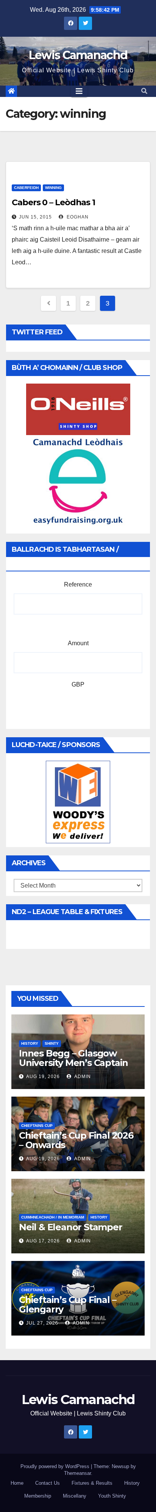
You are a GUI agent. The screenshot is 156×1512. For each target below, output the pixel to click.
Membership (37, 1496)
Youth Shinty (112, 1496)
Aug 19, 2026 (43, 1076)
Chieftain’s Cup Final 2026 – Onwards (76, 1140)
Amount (78, 643)
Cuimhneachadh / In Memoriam (52, 1217)
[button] (144, 91)
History (132, 1483)
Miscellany (74, 1496)
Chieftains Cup (37, 1125)
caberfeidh (26, 188)
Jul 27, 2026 (42, 1323)
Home (17, 1483)
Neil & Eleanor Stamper (70, 1227)
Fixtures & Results (92, 1483)
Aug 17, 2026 (43, 1241)
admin (82, 1076)
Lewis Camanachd (78, 55)
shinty (52, 1043)
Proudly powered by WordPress (55, 1466)
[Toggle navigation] (79, 91)
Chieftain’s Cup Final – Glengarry (67, 1304)
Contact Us (47, 1483)
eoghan (77, 217)
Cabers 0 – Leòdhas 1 (53, 202)
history (29, 1043)
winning (53, 188)
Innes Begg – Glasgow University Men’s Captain (73, 1058)
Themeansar (77, 1473)
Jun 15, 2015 (35, 217)
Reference (78, 584)
